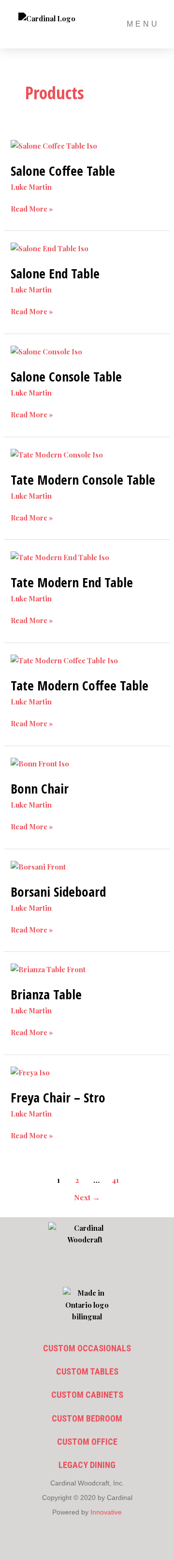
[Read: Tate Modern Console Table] (57, 454)
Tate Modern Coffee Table (79, 685)
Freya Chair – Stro (58, 1097)
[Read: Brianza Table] (48, 968)
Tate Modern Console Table (83, 480)
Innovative (106, 1512)
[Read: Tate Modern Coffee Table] (64, 659)
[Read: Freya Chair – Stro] (30, 1071)
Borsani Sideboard (58, 892)
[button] (87, 1270)
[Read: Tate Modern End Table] (60, 556)
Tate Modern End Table (72, 582)
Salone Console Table (66, 376)
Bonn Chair (40, 788)
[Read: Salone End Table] (49, 247)
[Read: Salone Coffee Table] (54, 144)
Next (87, 1197)
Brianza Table (46, 994)
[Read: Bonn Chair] (40, 762)
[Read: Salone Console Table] (46, 350)
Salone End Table (55, 273)
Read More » (32, 208)
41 (115, 1180)
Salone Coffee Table (63, 171)
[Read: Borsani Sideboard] (38, 865)
